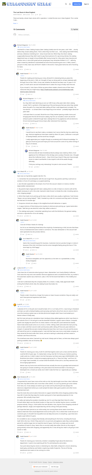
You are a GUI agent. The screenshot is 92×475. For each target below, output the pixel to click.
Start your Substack (41, 467)
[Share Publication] (70, 4)
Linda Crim (20, 268)
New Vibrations (22, 377)
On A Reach (20, 171)
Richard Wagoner (22, 45)
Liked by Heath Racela (24, 47)
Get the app (54, 467)
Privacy (45, 462)
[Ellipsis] (77, 44)
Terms (50, 462)
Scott (18, 304)
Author (22, 75)
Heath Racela (17, 14)
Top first (75, 29)
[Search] (66, 4)
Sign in (86, 4)
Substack (37, 471)
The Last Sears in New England (24, 12)
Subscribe (77, 4)
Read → (15, 23)
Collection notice (58, 462)
